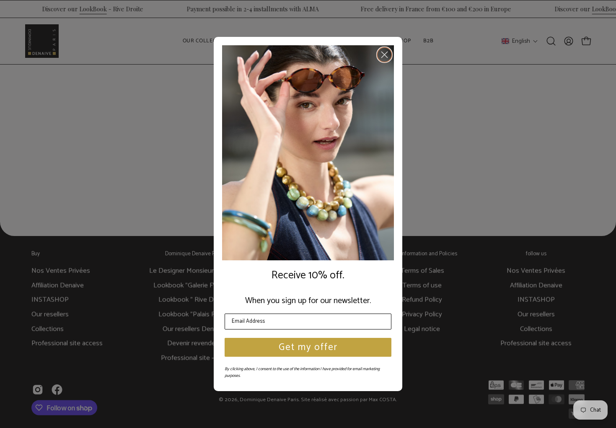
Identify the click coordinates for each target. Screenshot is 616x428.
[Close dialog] (384, 54)
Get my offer (308, 347)
